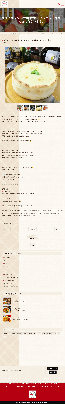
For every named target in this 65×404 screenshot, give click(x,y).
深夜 (58, 333)
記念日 (43, 333)
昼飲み (5, 337)
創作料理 (19, 333)
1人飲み (24, 333)
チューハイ (7, 269)
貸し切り (49, 333)
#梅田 (32, 245)
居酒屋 (13, 333)
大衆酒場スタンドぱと (7, 223)
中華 (5, 263)
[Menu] (62, 3)
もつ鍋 (54, 333)
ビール (6, 266)
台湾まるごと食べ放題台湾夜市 (12, 277)
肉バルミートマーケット (10, 283)
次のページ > (59, 229)
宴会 (35, 333)
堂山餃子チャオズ (8, 274)
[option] (32, 75)
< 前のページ (6, 229)
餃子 (5, 260)
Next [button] (61, 75)
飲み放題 (30, 333)
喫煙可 (5, 333)
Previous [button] (3, 75)
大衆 (5, 272)
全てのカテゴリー (8, 257)
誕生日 (39, 333)
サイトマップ (55, 386)
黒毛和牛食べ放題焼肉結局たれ (12, 286)
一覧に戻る (32, 229)
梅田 (9, 333)
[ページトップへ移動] (62, 370)
